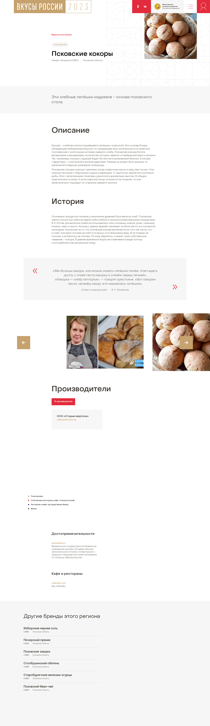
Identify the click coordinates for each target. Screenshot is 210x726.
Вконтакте (145, 6)
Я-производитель (63, 402)
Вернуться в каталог (62, 35)
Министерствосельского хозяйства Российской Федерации (161, 8)
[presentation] (23, 342)
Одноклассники (138, 6)
